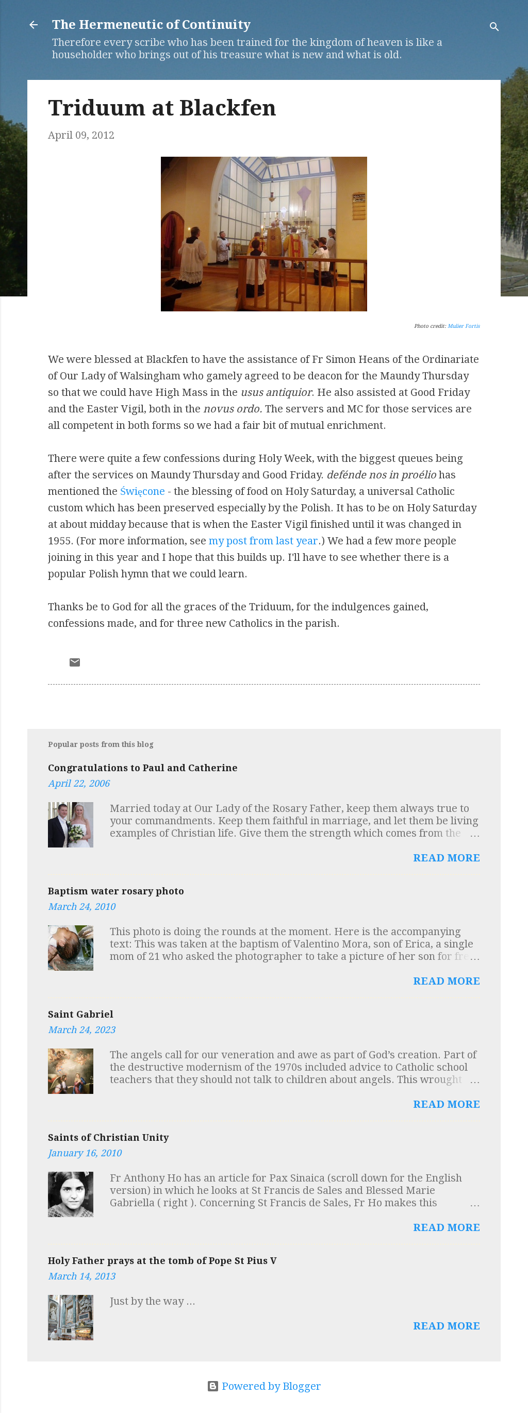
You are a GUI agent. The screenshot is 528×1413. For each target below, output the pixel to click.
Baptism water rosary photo (116, 891)
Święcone (142, 491)
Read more (446, 858)
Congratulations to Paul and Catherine (143, 767)
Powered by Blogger (270, 1386)
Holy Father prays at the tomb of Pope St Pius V (162, 1260)
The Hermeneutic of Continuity (151, 25)
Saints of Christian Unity (108, 1137)
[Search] (494, 28)
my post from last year (263, 541)
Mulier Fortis (464, 326)
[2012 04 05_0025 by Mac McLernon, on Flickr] (264, 308)
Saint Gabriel (80, 1014)
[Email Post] (75, 665)
